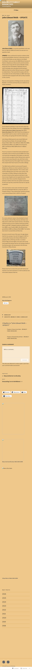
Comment (24, 360)
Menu (16, 10)
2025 (4, 598)
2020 (4, 618)
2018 (4, 626)
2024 (4, 602)
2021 (4, 614)
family (19, 316)
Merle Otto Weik (6, 132)
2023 (4, 606)
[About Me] (8, 662)
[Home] (3, 662)
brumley (13, 316)
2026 (4, 594)
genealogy (7, 314)
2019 (4, 622)
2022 (4, 610)
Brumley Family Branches (11, 3)
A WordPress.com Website (8, 666)
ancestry (7, 316)
